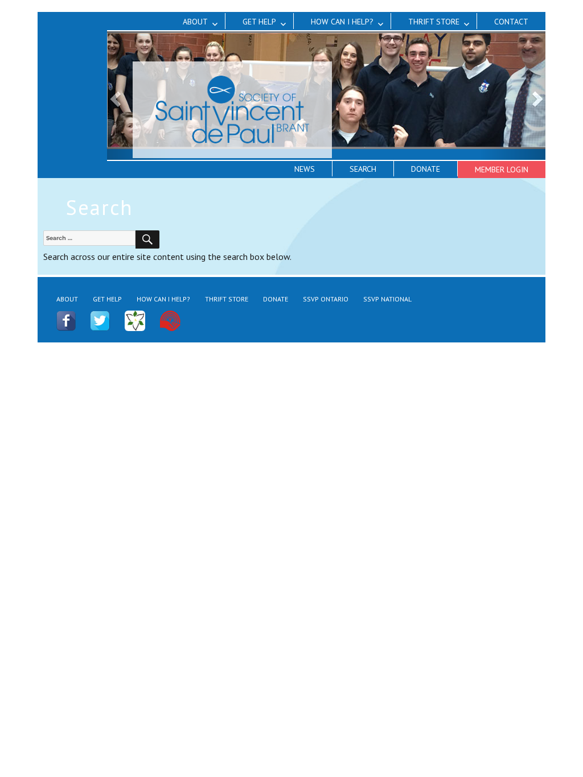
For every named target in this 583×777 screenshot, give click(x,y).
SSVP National (387, 299)
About (195, 21)
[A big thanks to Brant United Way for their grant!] (170, 320)
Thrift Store (433, 21)
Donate (425, 169)
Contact (511, 21)
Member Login (501, 169)
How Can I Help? (342, 21)
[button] (513, 95)
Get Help (259, 21)
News (304, 169)
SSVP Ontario (325, 299)
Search (363, 169)
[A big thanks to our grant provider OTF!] (135, 320)
